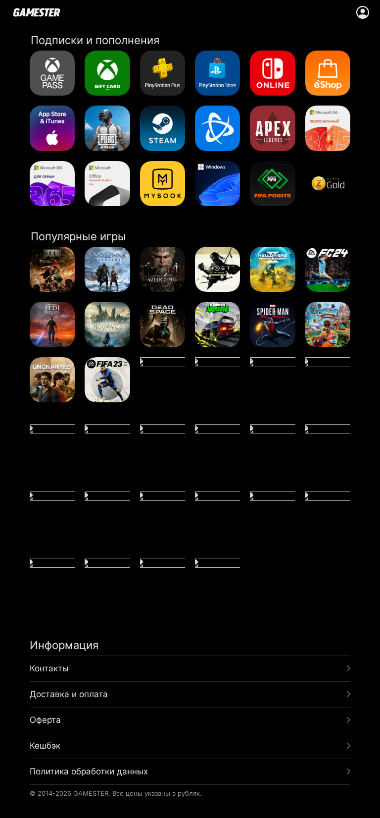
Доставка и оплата (69, 694)
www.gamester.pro (36, 12)
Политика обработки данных (89, 771)
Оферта (45, 720)
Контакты (49, 668)
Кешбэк (45, 746)
